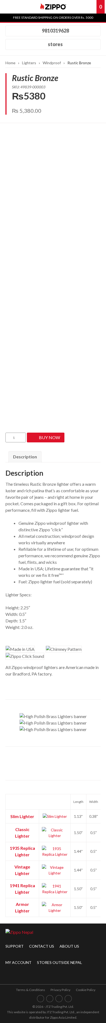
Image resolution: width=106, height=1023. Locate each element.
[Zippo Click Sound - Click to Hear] (24, 656)
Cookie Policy (85, 990)
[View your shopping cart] (91, 7)
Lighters (29, 62)
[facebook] (40, 998)
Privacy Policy (60, 990)
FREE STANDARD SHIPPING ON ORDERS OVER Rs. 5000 (53, 17)
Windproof (52, 62)
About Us (69, 946)
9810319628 (55, 31)
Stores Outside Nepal (59, 962)
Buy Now (49, 437)
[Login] (82, 7)
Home (10, 62)
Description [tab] (25, 456)
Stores (55, 44)
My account (18, 962)
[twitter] (68, 998)
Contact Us (41, 946)
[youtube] (59, 998)
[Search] (21, 7)
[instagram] (50, 998)
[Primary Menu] (7, 7)
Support (14, 946)
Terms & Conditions (30, 990)
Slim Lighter (22, 816)
